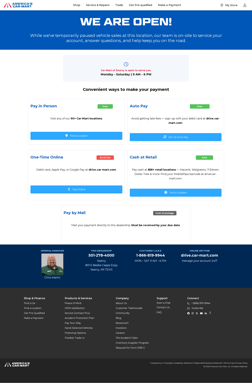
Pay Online (78, 189)
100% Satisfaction (75, 308)
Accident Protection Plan (79, 318)
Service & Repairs (97, 5)
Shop (76, 5)
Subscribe (197, 308)
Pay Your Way (73, 323)
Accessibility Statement (183, 363)
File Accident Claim (127, 337)
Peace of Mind (73, 303)
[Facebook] (189, 313)
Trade (119, 5)
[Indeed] (210, 313)
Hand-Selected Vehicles (79, 328)
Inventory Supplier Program (132, 342)
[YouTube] (202, 313)
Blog (118, 318)
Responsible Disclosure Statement (208, 363)
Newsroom (122, 323)
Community (123, 313)
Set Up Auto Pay (178, 137)
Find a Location (79, 135)
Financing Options (75, 333)
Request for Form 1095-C (130, 347)
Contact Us (163, 307)
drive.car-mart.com (199, 255)
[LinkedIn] (206, 313)
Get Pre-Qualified (34, 313)
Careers (120, 333)
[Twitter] (198, 313)
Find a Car (29, 303)
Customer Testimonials (129, 308)
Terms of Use (229, 363)
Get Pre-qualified (140, 5)
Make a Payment (169, 5)
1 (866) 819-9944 (200, 303)
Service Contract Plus (77, 313)
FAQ (159, 312)
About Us (121, 303)
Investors (121, 328)
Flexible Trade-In (75, 337)
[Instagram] (193, 313)
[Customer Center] (245, 5)
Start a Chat (163, 303)
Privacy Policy (242, 363)
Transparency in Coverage (161, 363)
